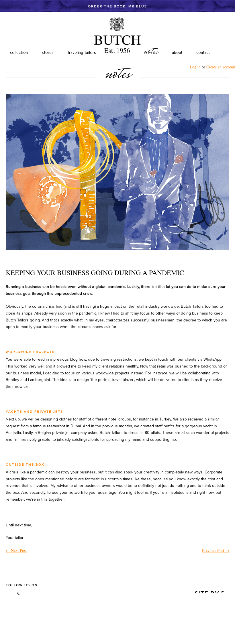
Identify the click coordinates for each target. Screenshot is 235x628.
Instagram (16, 592)
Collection (19, 52)
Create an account (220, 67)
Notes (150, 52)
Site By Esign (209, 590)
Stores (48, 52)
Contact (203, 52)
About (177, 52)
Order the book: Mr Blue (117, 6)
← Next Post (16, 550)
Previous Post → (215, 550)
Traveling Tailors (82, 52)
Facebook (8, 592)
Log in (195, 67)
